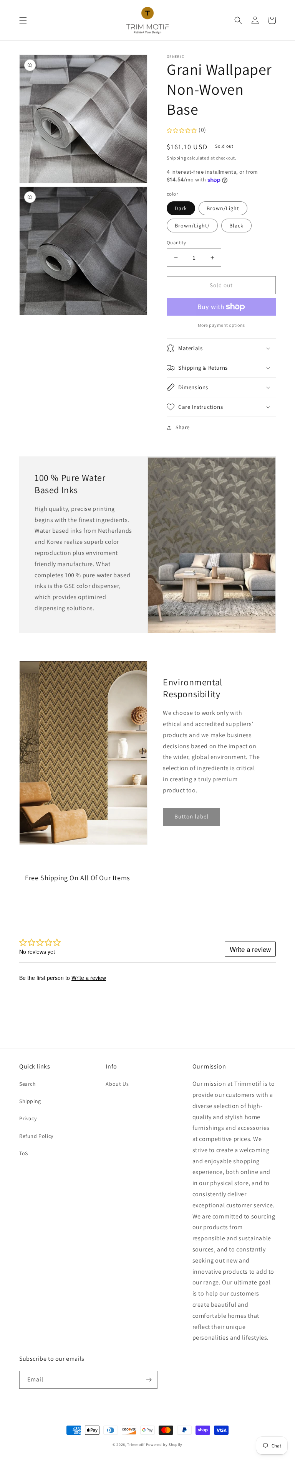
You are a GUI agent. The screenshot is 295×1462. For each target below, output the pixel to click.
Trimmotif (135, 1444)
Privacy (27, 1118)
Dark (181, 208)
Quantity (176, 242)
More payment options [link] (221, 325)
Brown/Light (223, 208)
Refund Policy (36, 1136)
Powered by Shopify (164, 1444)
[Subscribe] (148, 1380)
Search (27, 1083)
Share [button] (183, 427)
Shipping (176, 158)
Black (236, 225)
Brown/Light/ (192, 225)
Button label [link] (191, 816)
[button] (23, 20)
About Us (117, 1083)
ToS (23, 1153)
